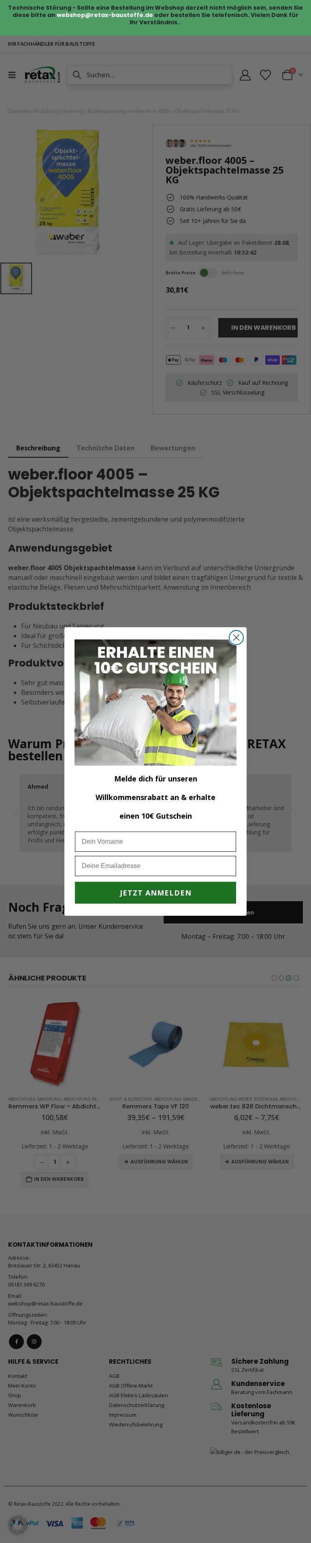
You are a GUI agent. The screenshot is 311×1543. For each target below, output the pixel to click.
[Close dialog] (236, 637)
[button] (18, 1525)
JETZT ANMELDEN (156, 893)
